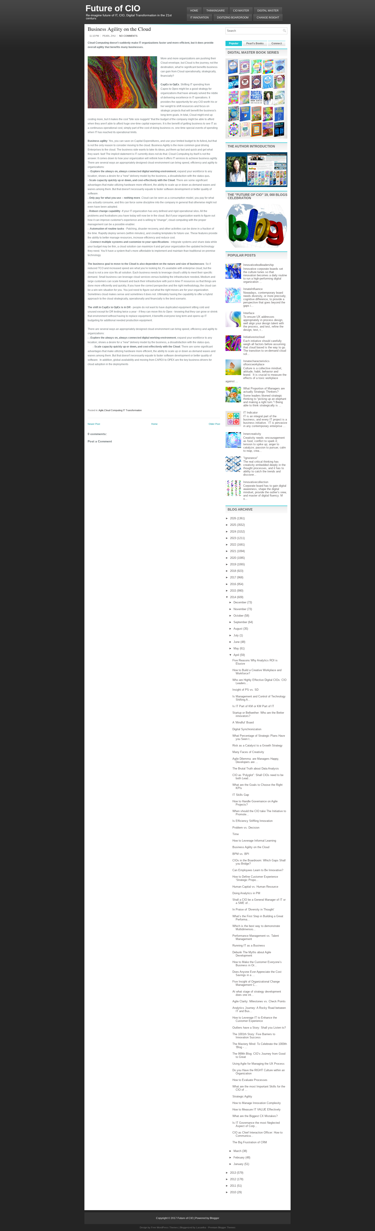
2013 (233, 1172)
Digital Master (268, 10)
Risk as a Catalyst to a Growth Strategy (257, 745)
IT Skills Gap (240, 794)
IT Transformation (132, 410)
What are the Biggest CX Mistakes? (255, 1116)
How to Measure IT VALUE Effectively (256, 1109)
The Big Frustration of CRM (249, 1142)
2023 (233, 538)
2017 (233, 577)
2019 (233, 564)
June (237, 642)
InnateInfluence (253, 289)
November (240, 609)
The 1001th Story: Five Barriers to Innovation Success (253, 1035)
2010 (233, 1192)
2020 (233, 557)
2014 (233, 597)
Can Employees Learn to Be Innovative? (257, 870)
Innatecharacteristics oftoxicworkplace (256, 362)
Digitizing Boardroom (232, 17)
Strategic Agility (242, 1096)
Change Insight (268, 17)
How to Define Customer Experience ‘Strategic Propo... (255, 878)
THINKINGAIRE (215, 10)
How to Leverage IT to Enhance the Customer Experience (254, 1019)
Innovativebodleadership (258, 264)
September (241, 622)
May (237, 648)
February (239, 1157)
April (237, 655)
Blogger (214, 1218)
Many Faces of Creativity (248, 752)
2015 (233, 590)
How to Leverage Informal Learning (254, 840)
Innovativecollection (255, 482)
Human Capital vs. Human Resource (255, 886)
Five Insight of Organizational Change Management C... (256, 983)
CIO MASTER (241, 10)
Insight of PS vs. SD (245, 689)
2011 (233, 1185)
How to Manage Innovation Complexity (256, 1103)
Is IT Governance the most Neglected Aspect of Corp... (256, 1124)
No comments (128, 36)
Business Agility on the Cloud (119, 28)
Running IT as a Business (248, 945)
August (238, 628)
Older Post (214, 424)
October (239, 615)
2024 (233, 531)
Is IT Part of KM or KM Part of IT (253, 706)
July (237, 635)
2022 (233, 544)
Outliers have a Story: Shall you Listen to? (259, 1027)
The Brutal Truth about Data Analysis (255, 768)
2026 (233, 518)
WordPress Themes (167, 1227)
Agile (101, 410)
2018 (233, 570)
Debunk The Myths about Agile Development (251, 954)
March (238, 1151)
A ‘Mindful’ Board (243, 722)
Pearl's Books (255, 43)
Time (235, 834)
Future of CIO (113, 8)
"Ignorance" (250, 458)
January (239, 1164)
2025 (233, 524)
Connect (276, 43)
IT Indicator (250, 412)
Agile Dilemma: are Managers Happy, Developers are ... (255, 760)
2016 (233, 584)
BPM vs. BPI (240, 853)
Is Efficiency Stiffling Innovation (252, 820)
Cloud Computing (113, 410)
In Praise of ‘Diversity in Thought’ (253, 909)
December (240, 602)
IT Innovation (199, 17)
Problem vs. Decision (245, 827)
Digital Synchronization (246, 729)
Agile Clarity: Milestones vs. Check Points (259, 1001)
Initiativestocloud (254, 337)
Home (194, 10)
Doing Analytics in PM (246, 893)
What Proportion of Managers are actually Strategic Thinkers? (264, 390)
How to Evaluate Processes (249, 1080)
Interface (248, 313)
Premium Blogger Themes (221, 1227)
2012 (233, 1179)
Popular (233, 43)
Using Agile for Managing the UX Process (258, 1063)
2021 (233, 551)
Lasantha (201, 1227)
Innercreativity (252, 433)
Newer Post (94, 424)
